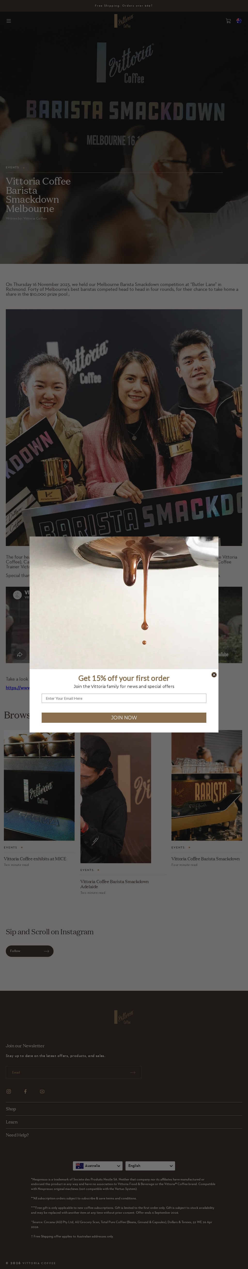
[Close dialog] (214, 674)
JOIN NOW (124, 718)
